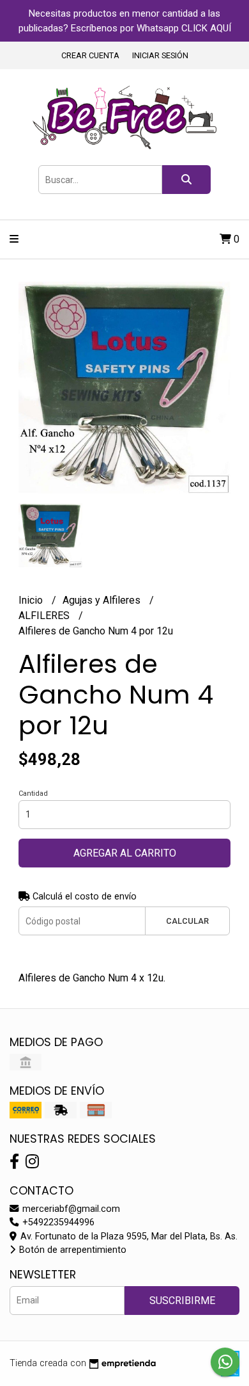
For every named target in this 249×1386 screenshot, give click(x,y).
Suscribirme (182, 1300)
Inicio (32, 600)
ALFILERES (45, 615)
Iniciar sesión (160, 55)
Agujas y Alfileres (103, 600)
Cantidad (33, 793)
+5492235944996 (57, 1222)
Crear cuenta (90, 55)
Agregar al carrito (124, 853)
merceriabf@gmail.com (70, 1209)
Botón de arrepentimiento (71, 1250)
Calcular (187, 921)
